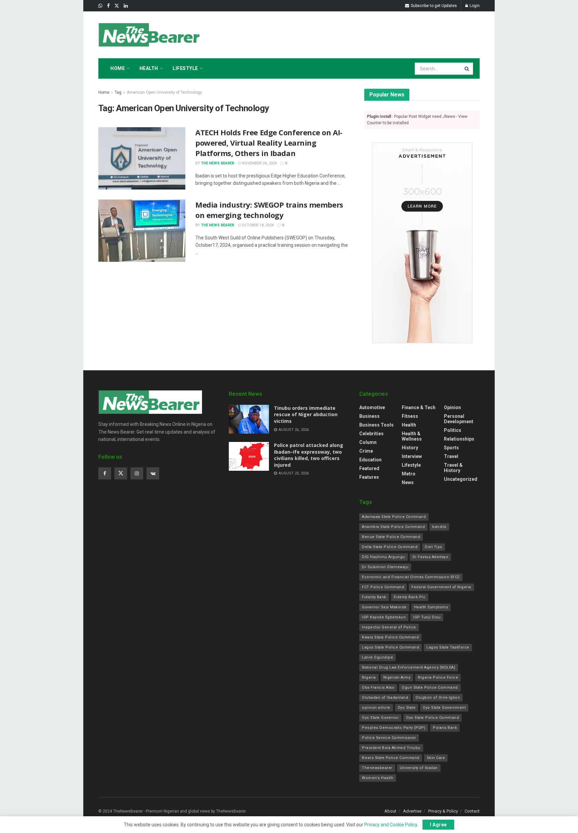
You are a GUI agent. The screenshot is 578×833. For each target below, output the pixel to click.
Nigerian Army (397, 677)
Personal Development (458, 418)
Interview (412, 456)
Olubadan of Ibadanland (385, 697)
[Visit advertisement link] (422, 242)
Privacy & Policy (443, 811)
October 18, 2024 (257, 225)
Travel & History (453, 467)
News (408, 482)
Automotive (372, 407)
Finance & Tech (419, 407)
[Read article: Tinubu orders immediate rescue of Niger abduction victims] (249, 419)
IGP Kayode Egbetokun (384, 617)
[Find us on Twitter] (116, 6)
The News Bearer (217, 163)
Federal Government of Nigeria (441, 587)
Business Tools (376, 425)
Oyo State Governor (380, 717)
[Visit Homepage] (150, 35)
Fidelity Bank (374, 597)
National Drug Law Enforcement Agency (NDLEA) (408, 667)
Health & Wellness (412, 436)
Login (474, 5)
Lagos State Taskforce (447, 647)
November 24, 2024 (259, 163)
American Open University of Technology (164, 92)
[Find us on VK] (153, 473)
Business (369, 416)
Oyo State (407, 707)
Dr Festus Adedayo (430, 557)
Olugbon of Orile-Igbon (437, 697)
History (410, 447)
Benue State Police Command (391, 537)
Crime (366, 451)
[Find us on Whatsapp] (100, 6)
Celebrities (371, 433)
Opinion (452, 407)
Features (369, 477)
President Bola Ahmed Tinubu (391, 748)
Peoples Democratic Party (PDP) (393, 728)
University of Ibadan (419, 768)
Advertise (412, 811)
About (390, 811)
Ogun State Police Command (430, 687)
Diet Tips (433, 547)
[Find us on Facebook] (108, 6)
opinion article (376, 707)
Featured (369, 468)
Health (148, 68)
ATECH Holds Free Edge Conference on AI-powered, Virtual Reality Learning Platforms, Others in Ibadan (269, 142)
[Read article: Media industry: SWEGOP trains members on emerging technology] (141, 231)
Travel (451, 456)
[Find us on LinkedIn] (126, 6)
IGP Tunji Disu (427, 617)
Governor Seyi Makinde (384, 607)
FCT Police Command (383, 587)
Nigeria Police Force (438, 677)
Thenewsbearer (377, 768)
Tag (118, 92)
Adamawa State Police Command (394, 517)
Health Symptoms (431, 607)
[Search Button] (467, 69)
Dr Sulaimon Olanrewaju (385, 567)
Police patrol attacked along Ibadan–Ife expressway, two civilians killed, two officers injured (308, 455)
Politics (452, 430)
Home (117, 68)
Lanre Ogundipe (377, 657)
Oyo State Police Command (432, 717)
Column (368, 442)
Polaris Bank (445, 728)
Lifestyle (185, 68)
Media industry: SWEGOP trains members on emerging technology (269, 210)
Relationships (459, 439)
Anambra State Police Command (393, 527)
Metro (408, 473)
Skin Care (436, 758)
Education (370, 459)
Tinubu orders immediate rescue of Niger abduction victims (306, 414)
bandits (439, 527)
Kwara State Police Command (390, 637)
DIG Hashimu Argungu (383, 557)
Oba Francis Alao (378, 687)
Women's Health (377, 778)
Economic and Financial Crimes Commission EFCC (411, 577)
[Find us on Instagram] (136, 473)
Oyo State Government (444, 707)
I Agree (438, 824)
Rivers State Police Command (390, 758)
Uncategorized (460, 479)
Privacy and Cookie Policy (390, 824)
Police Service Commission (389, 738)
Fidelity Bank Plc (410, 597)
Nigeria (369, 677)
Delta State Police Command (389, 547)
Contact (472, 811)
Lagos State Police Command (390, 647)
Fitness (410, 416)
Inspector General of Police (389, 627)
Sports (451, 447)
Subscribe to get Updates (433, 5)
